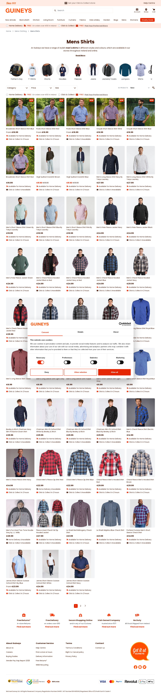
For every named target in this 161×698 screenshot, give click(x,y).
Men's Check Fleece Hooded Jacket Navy (138, 279)
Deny (47, 372)
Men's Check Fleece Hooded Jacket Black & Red (48, 279)
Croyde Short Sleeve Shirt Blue (139, 129)
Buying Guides (12, 656)
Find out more (24, 626)
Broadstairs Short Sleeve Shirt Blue (20, 129)
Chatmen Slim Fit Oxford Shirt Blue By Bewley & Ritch (78, 430)
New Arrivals (10, 20)
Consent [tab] (45, 332)
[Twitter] (144, 667)
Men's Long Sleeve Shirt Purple (78, 379)
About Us (9, 648)
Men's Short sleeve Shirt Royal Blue (141, 379)
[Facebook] (135, 667)
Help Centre (149, 3)
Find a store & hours (44, 652)
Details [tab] (80, 332)
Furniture (61, 20)
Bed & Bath (24, 20)
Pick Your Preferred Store (96, 26)
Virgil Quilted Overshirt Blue (77, 177)
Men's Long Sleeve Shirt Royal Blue (140, 328)
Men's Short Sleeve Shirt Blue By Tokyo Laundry (49, 228)
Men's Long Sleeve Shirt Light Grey (50, 379)
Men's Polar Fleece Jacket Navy (109, 227)
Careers (9, 652)
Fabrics (83, 20)
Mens (124, 20)
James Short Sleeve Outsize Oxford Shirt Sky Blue (17, 582)
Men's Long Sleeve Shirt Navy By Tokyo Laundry (109, 178)
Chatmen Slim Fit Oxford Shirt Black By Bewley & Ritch (109, 430)
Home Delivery (16, 25)
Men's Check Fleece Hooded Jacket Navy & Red (78, 279)
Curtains (72, 20)
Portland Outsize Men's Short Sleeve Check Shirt (138, 531)
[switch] (67, 362)
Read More (80, 55)
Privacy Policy (71, 656)
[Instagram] (140, 667)
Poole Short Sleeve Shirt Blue (78, 129)
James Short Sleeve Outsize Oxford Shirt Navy (77, 582)
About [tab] (115, 332)
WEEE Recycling (42, 665)
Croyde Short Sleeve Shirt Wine (109, 129)
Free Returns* (41, 660)
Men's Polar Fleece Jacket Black (139, 227)
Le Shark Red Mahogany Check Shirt (79, 531)
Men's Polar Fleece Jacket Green (19, 278)
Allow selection (80, 372)
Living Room (48, 20)
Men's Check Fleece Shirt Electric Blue (140, 430)
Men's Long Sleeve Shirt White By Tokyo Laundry (140, 178)
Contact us (100, 648)
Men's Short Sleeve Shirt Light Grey (108, 380)
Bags (116, 20)
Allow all (114, 372)
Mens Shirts (35, 31)
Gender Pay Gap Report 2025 (18, 660)
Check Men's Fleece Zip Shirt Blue (80, 479)
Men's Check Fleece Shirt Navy (18, 479)
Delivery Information (44, 656)
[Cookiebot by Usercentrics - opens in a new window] (120, 324)
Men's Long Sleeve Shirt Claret (18, 379)
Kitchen (36, 20)
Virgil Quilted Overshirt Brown (48, 177)
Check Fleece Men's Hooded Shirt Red (110, 480)
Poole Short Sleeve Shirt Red (47, 129)
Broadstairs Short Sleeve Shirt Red (20, 177)
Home (8, 31)
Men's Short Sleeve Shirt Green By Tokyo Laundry (20, 228)
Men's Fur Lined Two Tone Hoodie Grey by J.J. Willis (19, 531)
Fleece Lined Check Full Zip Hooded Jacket (47, 531)
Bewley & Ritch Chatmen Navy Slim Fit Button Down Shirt (18, 430)
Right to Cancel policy (75, 652)
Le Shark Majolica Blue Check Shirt (110, 530)
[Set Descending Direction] (153, 87)
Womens (134, 20)
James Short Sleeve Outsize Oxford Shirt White (47, 582)
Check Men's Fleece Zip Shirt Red (49, 479)
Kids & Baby (95, 20)
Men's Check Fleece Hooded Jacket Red (17, 329)
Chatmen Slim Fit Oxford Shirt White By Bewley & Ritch (48, 430)
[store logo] (19, 10)
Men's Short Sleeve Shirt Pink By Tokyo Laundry (79, 228)
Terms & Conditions (74, 648)
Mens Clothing (21, 31)
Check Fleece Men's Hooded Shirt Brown (140, 480)
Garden (106, 20)
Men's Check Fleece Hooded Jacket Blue (108, 279)
